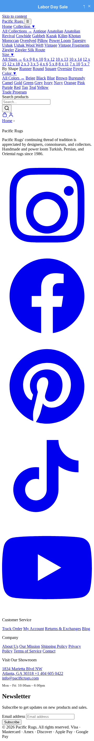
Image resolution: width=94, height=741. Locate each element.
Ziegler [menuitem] (8, 50)
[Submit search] (6, 108)
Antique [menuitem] (39, 31)
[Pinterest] (47, 430)
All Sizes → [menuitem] (12, 59)
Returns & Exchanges (63, 628)
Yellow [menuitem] (43, 87)
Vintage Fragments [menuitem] (73, 45)
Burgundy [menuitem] (76, 78)
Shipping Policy (54, 646)
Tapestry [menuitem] (79, 40)
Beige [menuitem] (30, 78)
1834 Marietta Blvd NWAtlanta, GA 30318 (22, 671)
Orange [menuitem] (70, 82)
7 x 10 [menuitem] (75, 64)
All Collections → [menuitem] (17, 31)
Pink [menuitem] (81, 82)
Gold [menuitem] (18, 82)
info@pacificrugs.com (20, 678)
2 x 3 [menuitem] (25, 64)
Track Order (12, 628)
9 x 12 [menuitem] (49, 59)
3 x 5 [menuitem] (34, 64)
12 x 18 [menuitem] (13, 64)
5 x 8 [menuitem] (53, 64)
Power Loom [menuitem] (60, 40)
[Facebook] (47, 339)
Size (8, 54)
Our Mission (29, 646)
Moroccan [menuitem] (10, 40)
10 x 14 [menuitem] (75, 59)
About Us (10, 646)
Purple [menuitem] (7, 87)
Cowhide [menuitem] (23, 36)
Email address (13, 716)
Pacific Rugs (13, 21)
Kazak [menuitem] (51, 36)
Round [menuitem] (38, 68)
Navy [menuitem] (58, 82)
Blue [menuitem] (51, 78)
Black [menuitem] (41, 78)
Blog (86, 628)
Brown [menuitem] (61, 78)
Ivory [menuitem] (48, 82)
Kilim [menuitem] (62, 36)
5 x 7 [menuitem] (85, 64)
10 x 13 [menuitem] (62, 59)
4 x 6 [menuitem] (44, 64)
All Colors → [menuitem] (13, 78)
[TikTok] (47, 520)
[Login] (11, 116)
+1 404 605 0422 (49, 673)
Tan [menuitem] (25, 87)
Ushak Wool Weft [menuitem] (28, 45)
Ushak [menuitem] (7, 45)
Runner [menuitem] (25, 68)
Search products (15, 97)
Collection (24, 26)
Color (9, 73)
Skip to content (14, 16)
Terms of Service (28, 651)
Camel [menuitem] (7, 82)
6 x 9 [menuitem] (27, 59)
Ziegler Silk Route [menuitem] (30, 50)
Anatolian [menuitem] (55, 31)
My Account (33, 628)
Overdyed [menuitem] (28, 40)
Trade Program (14, 92)
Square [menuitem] (50, 68)
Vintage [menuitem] (50, 45)
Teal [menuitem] (32, 87)
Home (7, 26)
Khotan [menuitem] (74, 36)
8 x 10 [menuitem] (38, 59)
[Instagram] (47, 248)
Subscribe (11, 722)
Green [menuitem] (28, 82)
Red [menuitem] (17, 87)
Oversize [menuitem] (64, 68)
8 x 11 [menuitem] (63, 64)
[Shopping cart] (5, 116)
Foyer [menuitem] (78, 68)
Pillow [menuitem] (42, 40)
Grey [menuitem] (38, 82)
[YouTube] (47, 611)
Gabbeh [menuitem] (38, 36)
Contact (49, 651)
